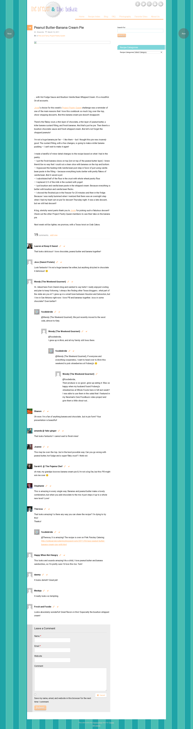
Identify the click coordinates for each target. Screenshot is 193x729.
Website (38, 656)
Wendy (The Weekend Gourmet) (50, 281)
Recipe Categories (127, 52)
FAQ (114, 16)
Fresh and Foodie (42, 606)
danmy (37, 574)
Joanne (37, 447)
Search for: (121, 27)
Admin (96, 726)
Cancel (102, 695)
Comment (38, 666)
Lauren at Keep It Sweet (46, 246)
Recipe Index (94, 16)
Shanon (37, 411)
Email (37, 646)
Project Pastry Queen (57, 36)
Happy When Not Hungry (46, 555)
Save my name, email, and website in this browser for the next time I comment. (62, 700)
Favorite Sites (141, 16)
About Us (155, 16)
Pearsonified (97, 723)
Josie (36, 108)
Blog (106, 16)
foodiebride (47, 312)
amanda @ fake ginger (45, 431)
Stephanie (39, 486)
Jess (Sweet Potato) (44, 262)
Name (37, 636)
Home (81, 16)
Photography (125, 16)
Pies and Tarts (43, 36)
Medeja (37, 590)
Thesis (111, 723)
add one (54, 235)
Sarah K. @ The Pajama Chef (48, 466)
